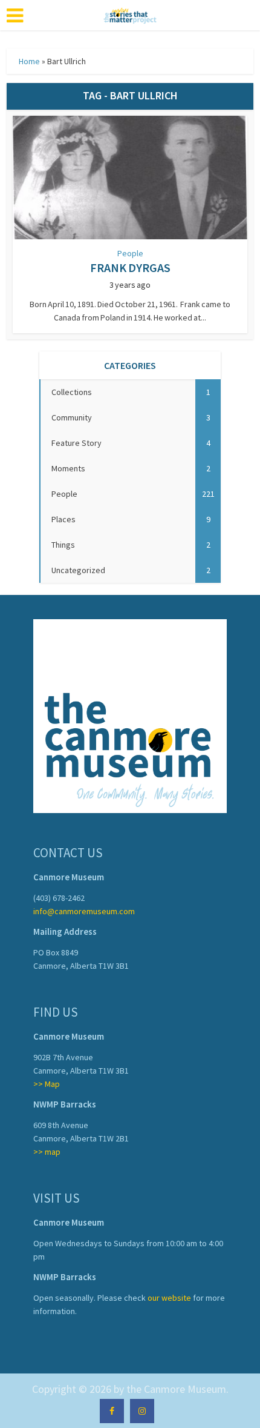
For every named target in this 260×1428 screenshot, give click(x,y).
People (130, 253)
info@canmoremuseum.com (84, 911)
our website (169, 1297)
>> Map (46, 1083)
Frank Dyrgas (130, 267)
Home (29, 61)
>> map (46, 1151)
